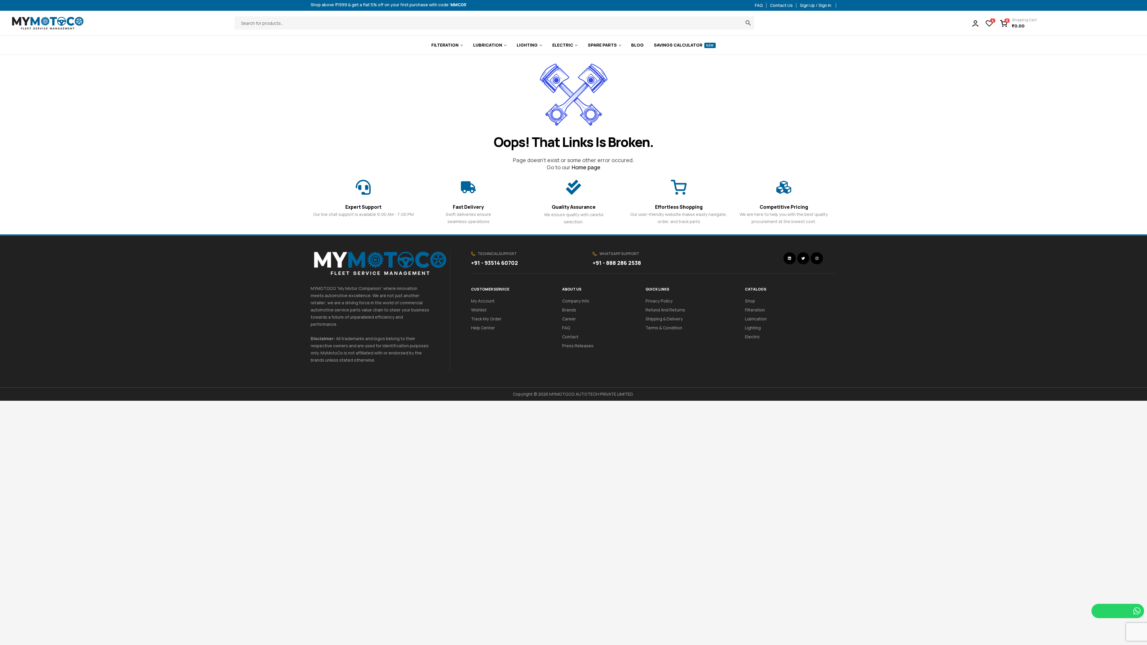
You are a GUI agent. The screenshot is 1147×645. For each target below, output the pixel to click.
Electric (752, 337)
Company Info (575, 301)
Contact (570, 337)
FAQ (566, 328)
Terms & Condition (663, 328)
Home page (586, 167)
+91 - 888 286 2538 (617, 262)
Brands (569, 310)
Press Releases (578, 345)
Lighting (753, 328)
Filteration (755, 310)
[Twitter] (803, 258)
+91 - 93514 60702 (494, 262)
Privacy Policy (659, 301)
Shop (750, 301)
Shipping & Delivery (664, 319)
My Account (483, 301)
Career (569, 319)
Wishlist (479, 310)
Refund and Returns (665, 310)
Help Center (483, 328)
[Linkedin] (789, 258)
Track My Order (486, 319)
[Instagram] (817, 258)
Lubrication (756, 319)
